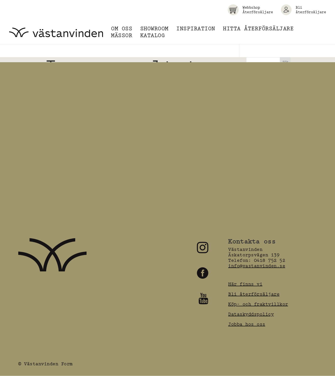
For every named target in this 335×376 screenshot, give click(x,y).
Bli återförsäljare (311, 9)
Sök (285, 62)
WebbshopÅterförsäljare (257, 9)
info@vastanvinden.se (256, 266)
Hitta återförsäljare (258, 28)
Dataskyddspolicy (251, 314)
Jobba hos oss (246, 324)
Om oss (121, 28)
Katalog (152, 35)
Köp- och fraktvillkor (258, 304)
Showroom (154, 28)
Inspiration (195, 28)
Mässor (121, 35)
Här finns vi (245, 284)
